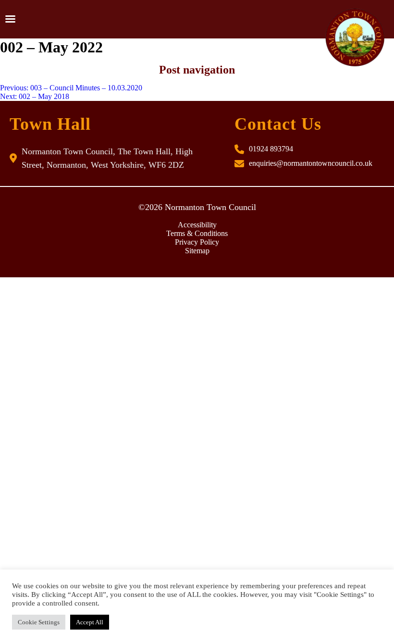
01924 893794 (271, 149)
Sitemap (197, 251)
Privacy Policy (197, 242)
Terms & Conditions (197, 233)
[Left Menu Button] (10, 19)
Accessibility (197, 225)
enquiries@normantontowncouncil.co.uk (310, 163)
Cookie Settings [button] (39, 622)
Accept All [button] (89, 622)
